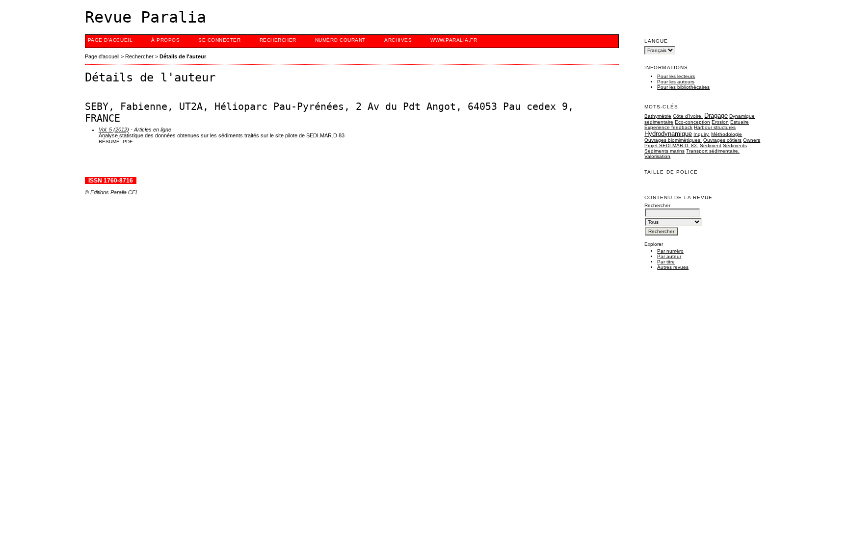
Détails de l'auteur (182, 56)
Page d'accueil (110, 40)
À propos (165, 40)
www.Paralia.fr (453, 40)
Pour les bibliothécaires (683, 87)
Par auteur (669, 256)
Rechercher (278, 40)
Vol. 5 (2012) (114, 129)
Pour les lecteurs (676, 76)
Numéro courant (340, 40)
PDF (127, 141)
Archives (398, 40)
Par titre (666, 261)
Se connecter (219, 40)
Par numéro (670, 251)
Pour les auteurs (675, 81)
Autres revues (673, 267)
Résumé (109, 141)
